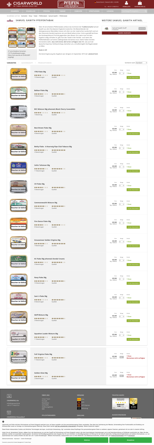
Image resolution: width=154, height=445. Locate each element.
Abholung (84, 408)
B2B (43, 409)
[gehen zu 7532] (122, 357)
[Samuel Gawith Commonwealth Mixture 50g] (18, 205)
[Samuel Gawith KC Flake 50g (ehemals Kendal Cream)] (18, 261)
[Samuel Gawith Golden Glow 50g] (18, 375)
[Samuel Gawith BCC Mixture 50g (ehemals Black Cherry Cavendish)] (18, 111)
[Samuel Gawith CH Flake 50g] (18, 186)
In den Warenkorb (133, 77)
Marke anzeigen (124, 33)
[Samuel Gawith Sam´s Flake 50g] (18, 298)
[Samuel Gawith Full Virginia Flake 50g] (18, 357)
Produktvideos (45, 63)
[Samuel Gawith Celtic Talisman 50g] (18, 168)
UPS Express (85, 405)
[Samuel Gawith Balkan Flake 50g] (18, 93)
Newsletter (45, 403)
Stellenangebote (47, 407)
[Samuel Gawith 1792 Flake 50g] (18, 74)
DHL (82, 399)
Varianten (11, 63)
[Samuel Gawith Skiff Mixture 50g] (18, 317)
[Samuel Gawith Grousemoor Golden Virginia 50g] (18, 242)
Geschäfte (45, 405)
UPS (82, 402)
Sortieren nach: (130, 63)
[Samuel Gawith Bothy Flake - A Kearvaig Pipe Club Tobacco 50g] (18, 149)
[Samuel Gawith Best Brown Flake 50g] (18, 130)
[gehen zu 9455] (122, 376)
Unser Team (46, 399)
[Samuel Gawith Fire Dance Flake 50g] (18, 224)
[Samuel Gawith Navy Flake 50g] (18, 280)
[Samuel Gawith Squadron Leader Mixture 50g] (18, 336)
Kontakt (44, 401)
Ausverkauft (27, 63)
